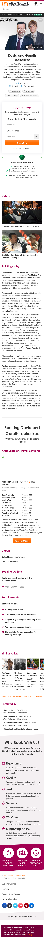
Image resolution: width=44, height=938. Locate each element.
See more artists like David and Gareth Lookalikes (22, 696)
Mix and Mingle (13, 96)
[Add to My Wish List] (40, 20)
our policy (28, 934)
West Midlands (28, 86)
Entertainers (16, 91)
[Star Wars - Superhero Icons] (8, 664)
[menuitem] (22, 883)
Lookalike (15, 86)
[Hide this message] (39, 927)
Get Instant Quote (22, 541)
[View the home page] (15, 4)
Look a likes (30, 91)
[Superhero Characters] (33, 664)
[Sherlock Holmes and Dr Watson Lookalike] (20, 664)
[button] (22, 587)
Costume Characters (30, 96)
